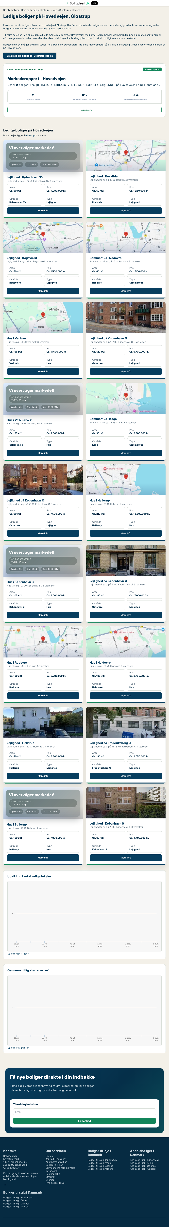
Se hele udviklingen (18, 953)
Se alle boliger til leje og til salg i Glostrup (26, 10)
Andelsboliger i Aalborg (143, 1168)
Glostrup (30, 135)
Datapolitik (51, 1171)
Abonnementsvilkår (56, 1161)
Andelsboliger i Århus (141, 1162)
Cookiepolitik (53, 1173)
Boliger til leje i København (102, 1159)
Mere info (43, 210)
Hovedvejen (78, 10)
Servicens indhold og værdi (61, 1167)
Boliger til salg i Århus (15, 1200)
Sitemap (50, 1179)
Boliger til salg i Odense (16, 1203)
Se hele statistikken (18, 1047)
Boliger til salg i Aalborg (16, 1206)
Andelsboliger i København (144, 1159)
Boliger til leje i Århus (99, 1162)
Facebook (5, 1185)
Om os (49, 1156)
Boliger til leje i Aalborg (100, 1168)
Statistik (50, 1176)
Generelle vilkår (54, 1164)
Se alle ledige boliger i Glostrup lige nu (30, 55)
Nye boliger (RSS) (55, 1182)
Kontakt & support (56, 1158)
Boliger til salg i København (18, 1197)
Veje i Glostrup (61, 10)
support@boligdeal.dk (15, 1164)
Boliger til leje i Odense (100, 1165)
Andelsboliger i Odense (143, 1165)
